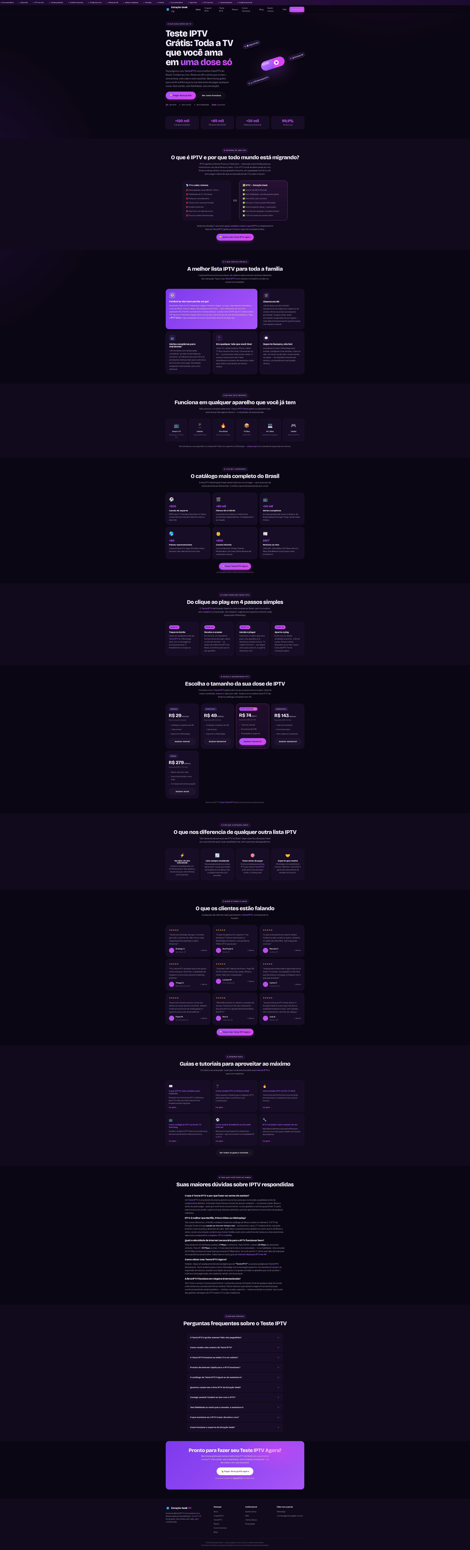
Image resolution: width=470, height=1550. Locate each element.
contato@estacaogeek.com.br (290, 1516)
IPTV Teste (176, 318)
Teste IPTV (221, 9)
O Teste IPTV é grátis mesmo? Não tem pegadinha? (234, 1337)
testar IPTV (262, 1070)
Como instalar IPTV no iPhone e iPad (232, 1091)
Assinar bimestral (217, 741)
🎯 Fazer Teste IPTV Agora (235, 566)
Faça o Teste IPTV (227, 802)
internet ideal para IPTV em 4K (252, 1254)
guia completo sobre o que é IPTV (241, 226)
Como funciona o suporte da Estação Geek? (234, 1427)
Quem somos (270, 9)
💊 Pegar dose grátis (181, 95)
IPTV (202, 164)
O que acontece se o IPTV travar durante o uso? (234, 1417)
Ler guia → (173, 1107)
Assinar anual (182, 791)
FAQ (285, 9)
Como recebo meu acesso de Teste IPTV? (234, 1347)
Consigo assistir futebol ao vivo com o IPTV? (234, 1397)
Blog (261, 9)
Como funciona (246, 9)
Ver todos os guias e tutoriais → (235, 1153)
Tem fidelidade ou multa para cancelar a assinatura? (234, 1407)
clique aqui (252, 446)
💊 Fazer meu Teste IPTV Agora (235, 1032)
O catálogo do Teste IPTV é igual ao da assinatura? (234, 1377)
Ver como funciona (211, 95)
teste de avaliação (261, 1545)
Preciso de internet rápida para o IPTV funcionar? (234, 1367)
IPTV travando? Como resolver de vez (280, 1124)
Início (198, 9)
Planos (235, 9)
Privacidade (250, 1524)
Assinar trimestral (252, 741)
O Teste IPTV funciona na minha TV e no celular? (234, 1357)
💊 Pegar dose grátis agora (235, 1471)
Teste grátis (296, 9)
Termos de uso (251, 1520)
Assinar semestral (288, 741)
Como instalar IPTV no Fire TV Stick (279, 1091)
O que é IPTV (208, 9)
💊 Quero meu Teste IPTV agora (235, 237)
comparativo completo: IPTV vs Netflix (213, 1235)
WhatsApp (281, 1511)
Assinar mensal (182, 741)
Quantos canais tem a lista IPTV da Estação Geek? (234, 1387)
